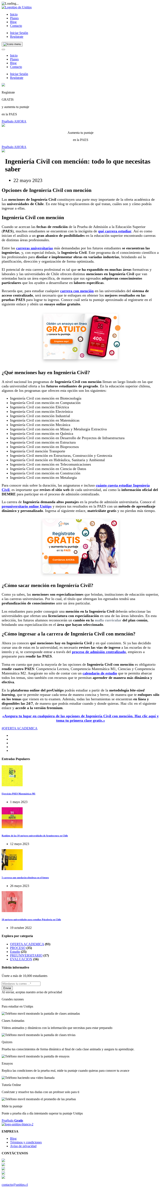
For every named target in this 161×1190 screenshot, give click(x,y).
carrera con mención (77, 291)
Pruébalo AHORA (14, 121)
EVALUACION (21, 959)
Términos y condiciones (26, 1142)
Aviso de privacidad (23, 1146)
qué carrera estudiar (114, 231)
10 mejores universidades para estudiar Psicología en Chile (31, 919)
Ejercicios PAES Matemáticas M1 (18, 793)
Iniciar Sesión (19, 33)
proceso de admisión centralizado (99, 652)
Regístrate (16, 36)
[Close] (3, 49)
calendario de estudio (100, 673)
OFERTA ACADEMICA (27, 944)
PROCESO (18, 948)
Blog (13, 22)
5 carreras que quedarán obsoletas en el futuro (25, 877)
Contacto (16, 25)
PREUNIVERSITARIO (26, 955)
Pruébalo (12, 1120)
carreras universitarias (34, 248)
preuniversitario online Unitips (27, 506)
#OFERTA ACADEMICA (20, 728)
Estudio (15, 951)
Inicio (14, 14)
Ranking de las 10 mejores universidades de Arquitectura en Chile (35, 835)
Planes (14, 18)
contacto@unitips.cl (15, 1184)
